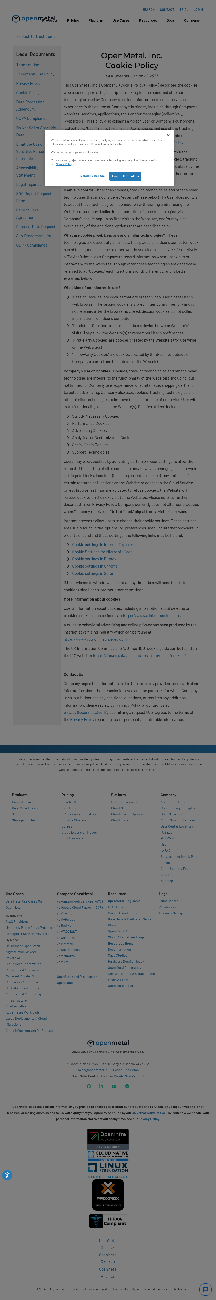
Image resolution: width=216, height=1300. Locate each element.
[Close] (168, 135)
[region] (109, 158)
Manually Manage (92, 176)
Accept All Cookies (125, 176)
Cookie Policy (64, 164)
